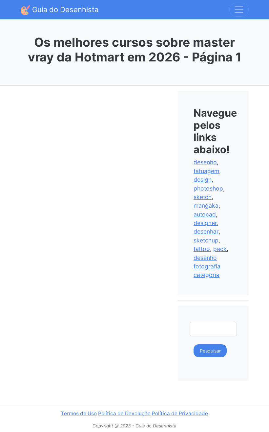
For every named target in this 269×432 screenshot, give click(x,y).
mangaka (206, 205)
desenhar (206, 231)
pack (220, 248)
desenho (205, 162)
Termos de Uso (79, 413)
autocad (205, 214)
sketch (203, 196)
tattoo (202, 248)
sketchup (206, 240)
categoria (206, 274)
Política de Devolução (124, 413)
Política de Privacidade (180, 413)
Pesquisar (210, 350)
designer (205, 222)
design (203, 179)
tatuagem (206, 171)
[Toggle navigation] (239, 10)
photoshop (208, 188)
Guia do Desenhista (64, 9)
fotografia (207, 266)
